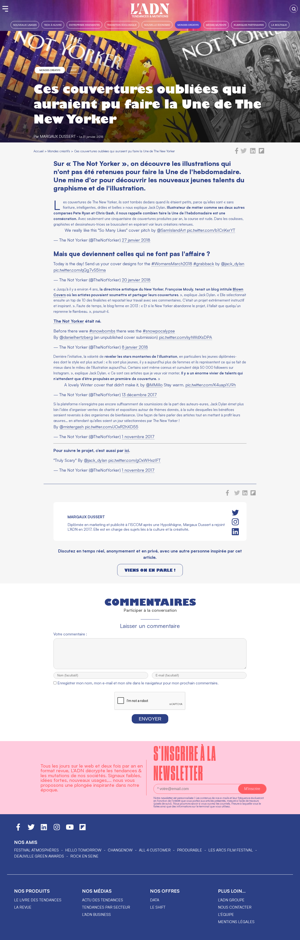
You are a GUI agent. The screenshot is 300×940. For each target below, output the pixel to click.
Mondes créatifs (188, 24)
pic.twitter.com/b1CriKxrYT (211, 230)
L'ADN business (96, 914)
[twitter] (243, 152)
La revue (22, 907)
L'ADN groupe (231, 900)
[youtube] (70, 829)
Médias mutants (216, 24)
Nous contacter (234, 907)
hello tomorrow (83, 850)
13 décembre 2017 (139, 394)
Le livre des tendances (37, 900)
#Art (74, 70)
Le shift (157, 907)
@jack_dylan (232, 263)
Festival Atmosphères (36, 850)
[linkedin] (252, 152)
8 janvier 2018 (135, 347)
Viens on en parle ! (150, 570)
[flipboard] (261, 152)
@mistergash (72, 426)
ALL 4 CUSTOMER (155, 850)
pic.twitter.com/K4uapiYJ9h (210, 384)
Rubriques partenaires (249, 24)
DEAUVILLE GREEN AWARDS (39, 856)
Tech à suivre (53, 24)
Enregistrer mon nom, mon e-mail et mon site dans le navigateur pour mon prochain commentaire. (137, 683)
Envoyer (150, 718)
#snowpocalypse (159, 330)
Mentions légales (236, 921)
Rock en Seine (84, 856)
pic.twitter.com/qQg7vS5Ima (79, 269)
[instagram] (235, 522)
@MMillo (154, 384)
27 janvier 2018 (136, 239)
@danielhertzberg (76, 337)
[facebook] (236, 152)
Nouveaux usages (25, 24)
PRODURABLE (189, 850)
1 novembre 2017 (138, 436)
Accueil (39, 151)
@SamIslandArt (171, 230)
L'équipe (226, 914)
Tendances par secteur (106, 907)
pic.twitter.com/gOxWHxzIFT (134, 460)
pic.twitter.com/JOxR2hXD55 (111, 426)
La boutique (279, 24)
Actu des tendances (102, 900)
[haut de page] (292, 934)
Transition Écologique (122, 24)
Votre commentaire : (70, 634)
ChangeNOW (120, 850)
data (154, 900)
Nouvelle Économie (157, 24)
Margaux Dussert (58, 136)
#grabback (203, 263)
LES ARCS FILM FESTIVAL (230, 850)
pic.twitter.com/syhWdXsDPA (185, 337)
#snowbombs (102, 330)
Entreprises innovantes (84, 24)
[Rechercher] (294, 9)
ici (127, 450)
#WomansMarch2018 (171, 263)
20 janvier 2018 (136, 279)
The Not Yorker (68, 321)
